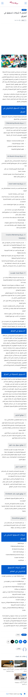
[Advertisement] (14, 41)
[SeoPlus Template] (21, 694)
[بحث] (2, 3)
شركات (24, 9)
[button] (20, 641)
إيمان (23, 20)
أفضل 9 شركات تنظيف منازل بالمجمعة (8, 670)
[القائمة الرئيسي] (26, 3)
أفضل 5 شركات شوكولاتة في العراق (21, 683)
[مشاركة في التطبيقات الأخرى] (8, 641)
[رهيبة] (14, 3)
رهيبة (7, 694)
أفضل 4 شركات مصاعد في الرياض (20, 670)
